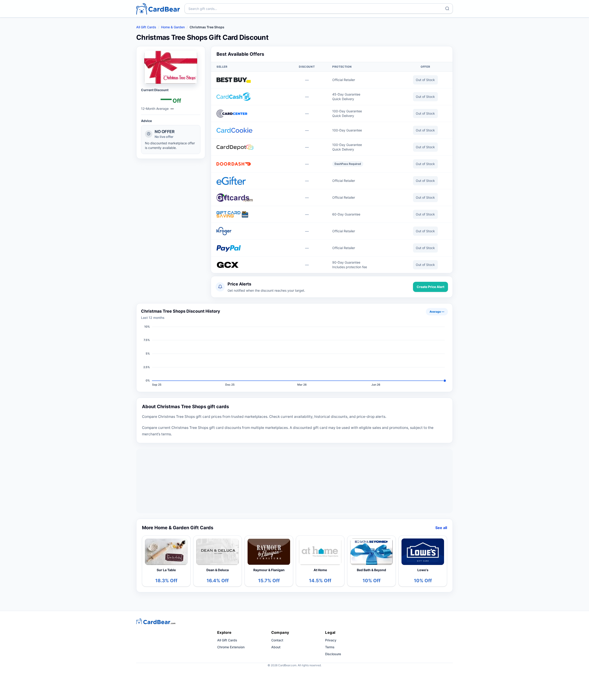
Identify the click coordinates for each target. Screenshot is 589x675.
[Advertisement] (294, 481)
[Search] (447, 8)
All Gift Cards (146, 27)
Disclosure (333, 654)
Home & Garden (173, 27)
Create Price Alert (430, 287)
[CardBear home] (158, 9)
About (275, 647)
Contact (277, 640)
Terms (330, 647)
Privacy (330, 640)
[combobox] (319, 8)
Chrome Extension (231, 647)
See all (441, 527)
